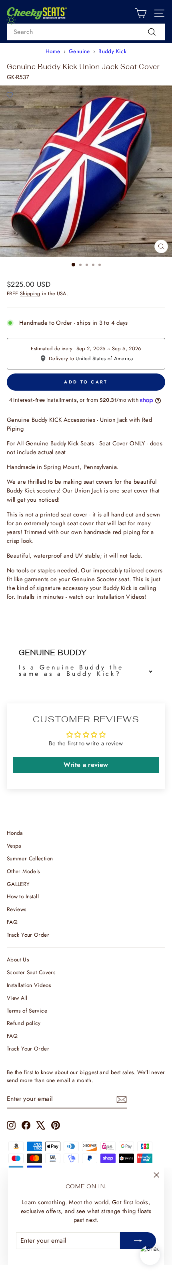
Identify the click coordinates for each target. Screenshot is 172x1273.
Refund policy (24, 1023)
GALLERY (18, 884)
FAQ (12, 922)
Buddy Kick (112, 51)
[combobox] (86, 32)
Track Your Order (28, 935)
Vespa (14, 846)
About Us (18, 959)
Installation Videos (29, 985)
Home (53, 51)
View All (17, 998)
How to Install (23, 896)
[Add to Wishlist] (9, 95)
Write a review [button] (86, 764)
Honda (15, 833)
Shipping (30, 293)
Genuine (79, 51)
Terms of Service (27, 1011)
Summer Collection (30, 858)
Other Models (23, 871)
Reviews (16, 909)
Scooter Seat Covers (31, 972)
